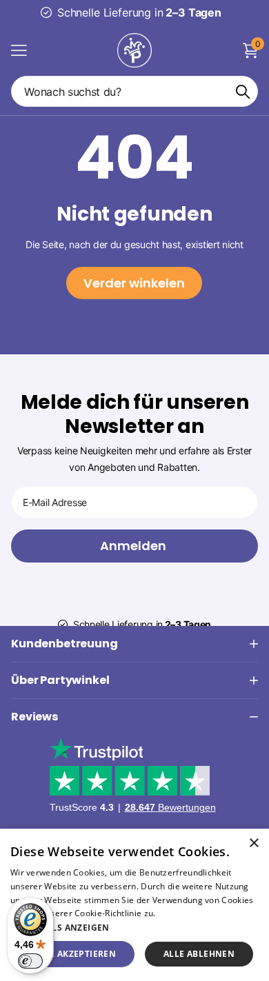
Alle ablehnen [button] (199, 954)
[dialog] (134, 905)
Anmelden (134, 545)
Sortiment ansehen (19, 50)
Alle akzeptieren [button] (75, 954)
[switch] (30, 961)
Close (134, 644)
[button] (134, 927)
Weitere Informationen (203, 913)
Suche (243, 91)
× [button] (253, 843)
